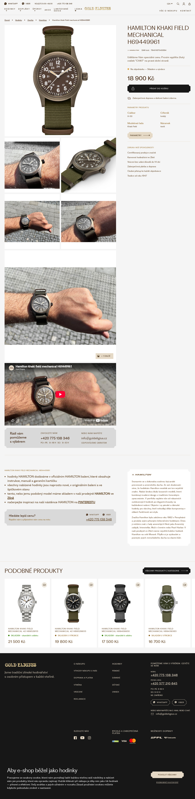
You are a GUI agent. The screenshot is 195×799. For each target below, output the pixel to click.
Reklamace (80, 699)
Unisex (115, 692)
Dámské (116, 678)
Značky (31, 20)
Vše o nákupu (168, 11)
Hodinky (9, 9)
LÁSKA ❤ (78, 10)
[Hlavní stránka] (97, 10)
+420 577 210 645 (164, 683)
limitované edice (61, 10)
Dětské (116, 685)
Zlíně (10, 498)
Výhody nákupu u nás (85, 671)
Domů (7, 20)
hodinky (117, 664)
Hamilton (43, 20)
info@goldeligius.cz (94, 438)
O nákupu (79, 664)
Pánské (116, 671)
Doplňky (24, 9)
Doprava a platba (83, 678)
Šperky (37, 9)
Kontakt (185, 11)
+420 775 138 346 (55, 438)
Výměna (78, 685)
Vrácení (78, 692)
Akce (48, 10)
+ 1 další (105, 356)
